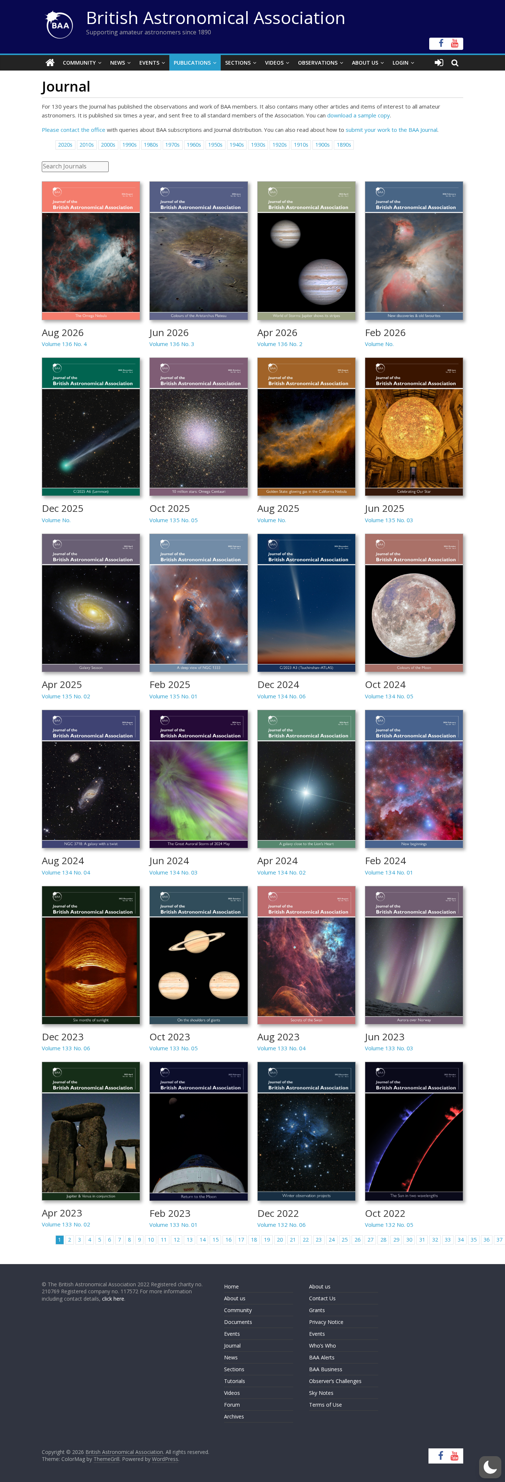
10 (151, 1239)
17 (241, 1239)
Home (231, 1286)
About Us (365, 62)
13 (190, 1239)
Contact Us (322, 1298)
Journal (232, 1345)
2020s (65, 144)
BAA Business (325, 1369)
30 (409, 1239)
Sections (238, 62)
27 (370, 1239)
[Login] (439, 63)
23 (319, 1239)
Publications (192, 62)
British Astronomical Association (216, 17)
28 (383, 1239)
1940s (237, 144)
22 (306, 1239)
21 (293, 1239)
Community (79, 62)
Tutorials (234, 1381)
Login (401, 62)
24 (332, 1239)
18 (254, 1239)
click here (113, 1298)
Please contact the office (73, 129)
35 (474, 1239)
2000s (108, 144)
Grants (317, 1310)
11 (164, 1239)
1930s (258, 144)
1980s (151, 144)
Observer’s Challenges (335, 1381)
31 (422, 1239)
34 (461, 1239)
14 (203, 1239)
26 (357, 1239)
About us (234, 1298)
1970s (172, 144)
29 (396, 1239)
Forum (232, 1404)
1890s (344, 144)
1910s (301, 144)
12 (177, 1239)
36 (486, 1239)
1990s (129, 144)
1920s (279, 144)
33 (448, 1239)
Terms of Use (325, 1404)
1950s (215, 144)
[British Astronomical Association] (50, 63)
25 (345, 1239)
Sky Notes (321, 1392)
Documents (238, 1321)
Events (149, 62)
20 (280, 1239)
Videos (274, 62)
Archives (234, 1416)
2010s (86, 144)
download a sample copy (358, 115)
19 (267, 1239)
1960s (194, 144)
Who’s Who (322, 1345)
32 (435, 1239)
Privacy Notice (326, 1321)
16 (228, 1239)
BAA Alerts (322, 1357)
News (117, 62)
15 (215, 1239)
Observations (318, 62)
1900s (322, 144)
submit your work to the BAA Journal (391, 129)
